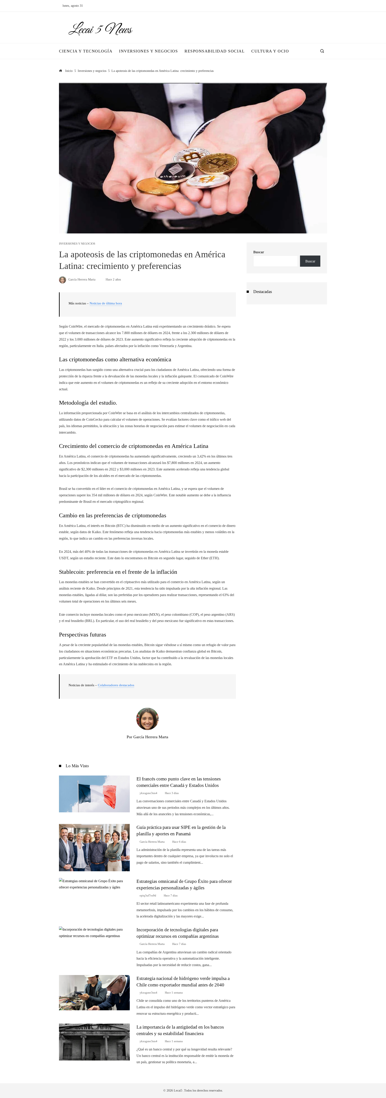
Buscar (258, 252)
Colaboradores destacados (116, 685)
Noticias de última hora (106, 303)
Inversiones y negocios (77, 243)
